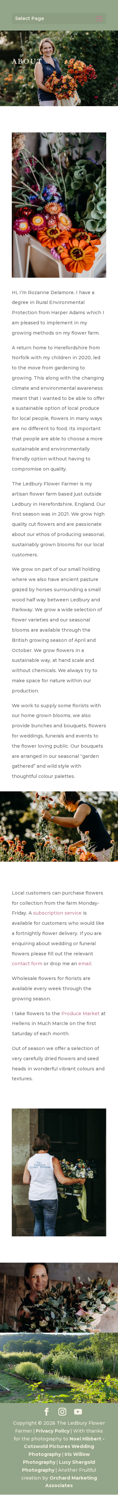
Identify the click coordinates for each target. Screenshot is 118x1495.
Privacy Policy (52, 1431)
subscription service (57, 913)
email (84, 964)
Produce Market (80, 1013)
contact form (27, 964)
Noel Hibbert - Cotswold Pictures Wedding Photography (64, 1447)
